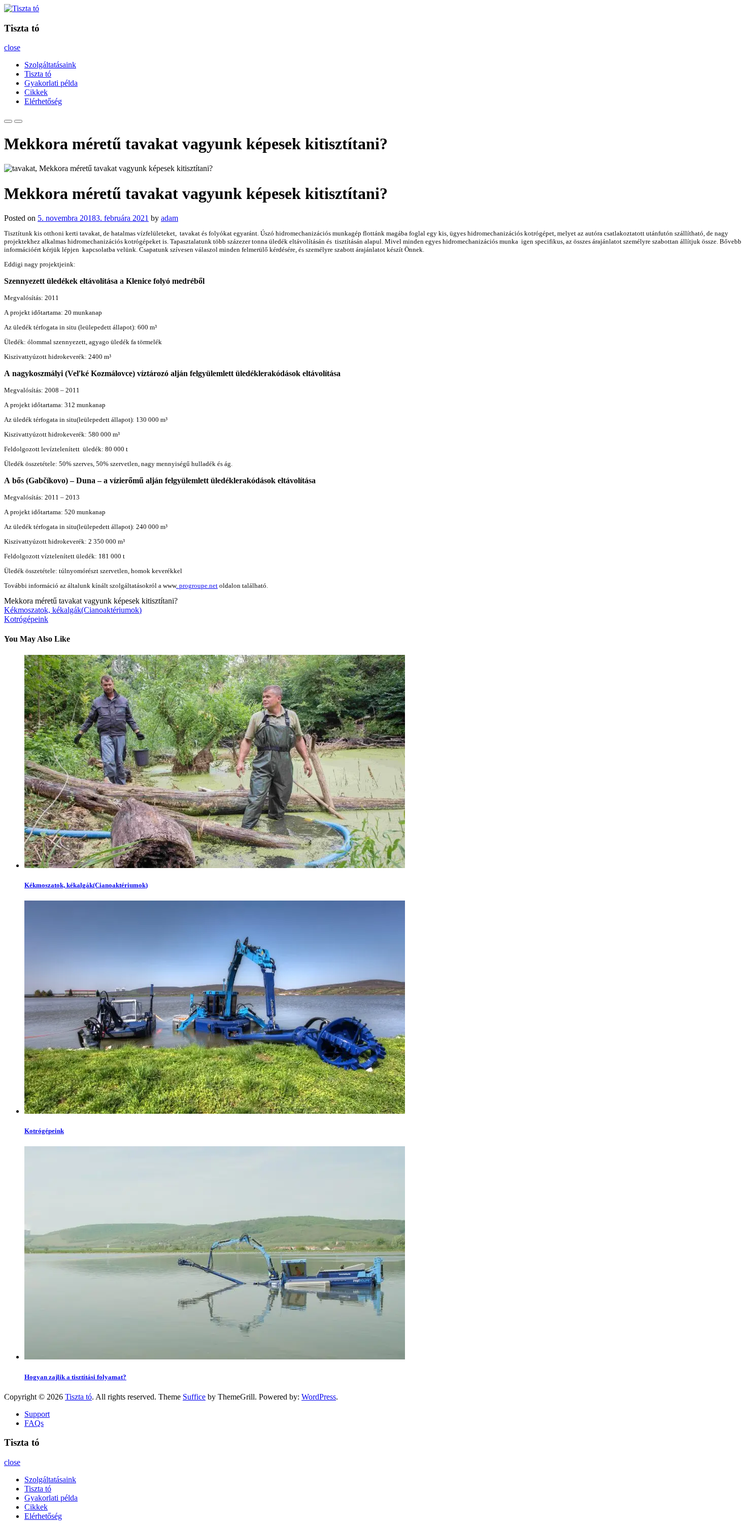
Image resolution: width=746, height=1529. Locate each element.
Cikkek (36, 92)
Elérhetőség (43, 101)
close (12, 47)
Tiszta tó (37, 74)
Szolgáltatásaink (50, 64)
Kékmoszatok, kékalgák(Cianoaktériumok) (73, 610)
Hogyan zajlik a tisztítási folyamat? (75, 1377)
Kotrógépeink (26, 619)
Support (37, 1414)
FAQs (34, 1423)
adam (169, 218)
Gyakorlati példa (51, 83)
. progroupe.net (197, 585)
